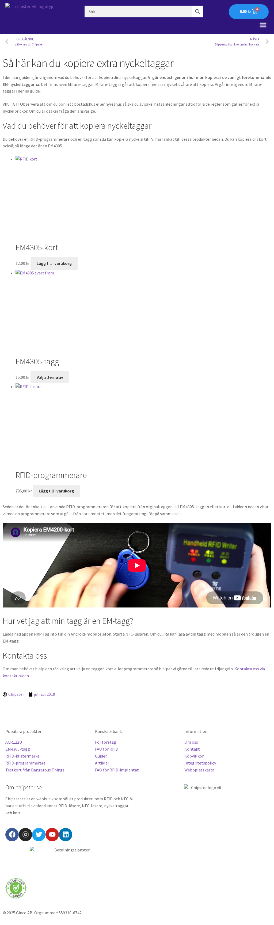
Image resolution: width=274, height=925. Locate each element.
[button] (263, 24)
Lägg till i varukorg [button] (54, 263)
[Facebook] (12, 834)
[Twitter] (38, 834)
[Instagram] (25, 834)
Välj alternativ (50, 377)
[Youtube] (52, 834)
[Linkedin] (65, 834)
